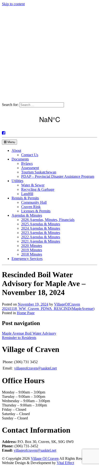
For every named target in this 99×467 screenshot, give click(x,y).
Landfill (27, 194)
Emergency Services (27, 259)
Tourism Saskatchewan (38, 172)
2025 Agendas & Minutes (40, 224)
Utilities (17, 181)
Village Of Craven (45, 458)
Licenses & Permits (35, 211)
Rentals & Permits (25, 198)
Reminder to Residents (19, 338)
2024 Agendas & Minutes (40, 228)
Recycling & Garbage (37, 189)
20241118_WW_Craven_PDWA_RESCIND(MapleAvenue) (48, 309)
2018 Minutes (31, 254)
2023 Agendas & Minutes (40, 233)
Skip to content (13, 4)
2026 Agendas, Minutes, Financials (47, 220)
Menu (10, 142)
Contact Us (29, 155)
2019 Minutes (31, 250)
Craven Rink (31, 207)
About (16, 150)
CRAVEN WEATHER (49, 119)
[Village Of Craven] (49, 100)
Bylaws (27, 163)
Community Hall (34, 202)
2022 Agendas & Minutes (40, 237)
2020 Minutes (31, 246)
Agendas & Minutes (27, 215)
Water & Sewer (32, 185)
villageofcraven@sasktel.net (35, 368)
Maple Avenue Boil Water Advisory (29, 333)
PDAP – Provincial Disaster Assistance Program (57, 176)
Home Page (26, 313)
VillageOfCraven (67, 304)
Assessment (30, 168)
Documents (20, 159)
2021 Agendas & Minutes (40, 241)
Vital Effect (65, 463)
